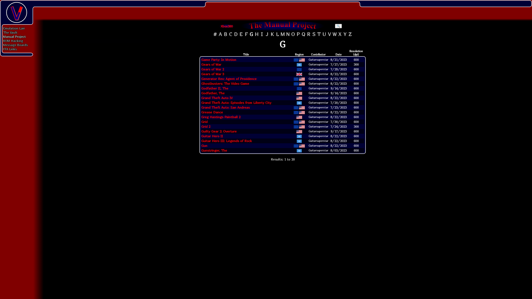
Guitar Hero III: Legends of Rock (226, 141)
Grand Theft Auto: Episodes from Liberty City (236, 102)
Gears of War (211, 64)
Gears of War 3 (212, 74)
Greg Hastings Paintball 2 (220, 117)
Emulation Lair (14, 28)
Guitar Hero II (212, 136)
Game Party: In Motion (218, 60)
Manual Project (14, 36)
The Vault (10, 32)
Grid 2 (205, 126)
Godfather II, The (214, 88)
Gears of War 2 (212, 69)
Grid (204, 122)
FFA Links (10, 49)
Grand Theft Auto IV (217, 98)
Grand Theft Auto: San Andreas (225, 107)
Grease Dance (212, 112)
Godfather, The (213, 93)
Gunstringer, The (214, 150)
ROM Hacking (13, 41)
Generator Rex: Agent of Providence (229, 79)
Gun (204, 145)
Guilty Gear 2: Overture (219, 131)
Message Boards (15, 45)
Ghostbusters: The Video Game (225, 83)
